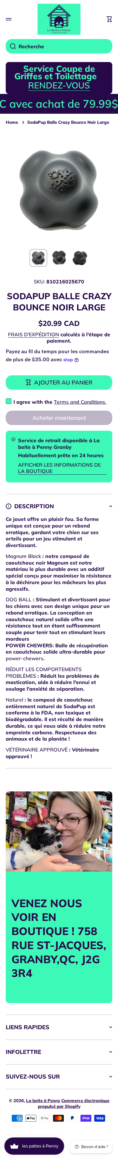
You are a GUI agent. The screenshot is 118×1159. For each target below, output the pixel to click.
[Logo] (59, 19)
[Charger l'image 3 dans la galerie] (79, 258)
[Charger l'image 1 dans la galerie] (38, 258)
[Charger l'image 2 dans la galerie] (59, 258)
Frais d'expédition (33, 334)
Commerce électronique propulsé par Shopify (73, 1103)
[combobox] (59, 46)
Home (12, 122)
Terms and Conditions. (80, 402)
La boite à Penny (43, 1100)
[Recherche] (11, 46)
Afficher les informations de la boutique (59, 467)
